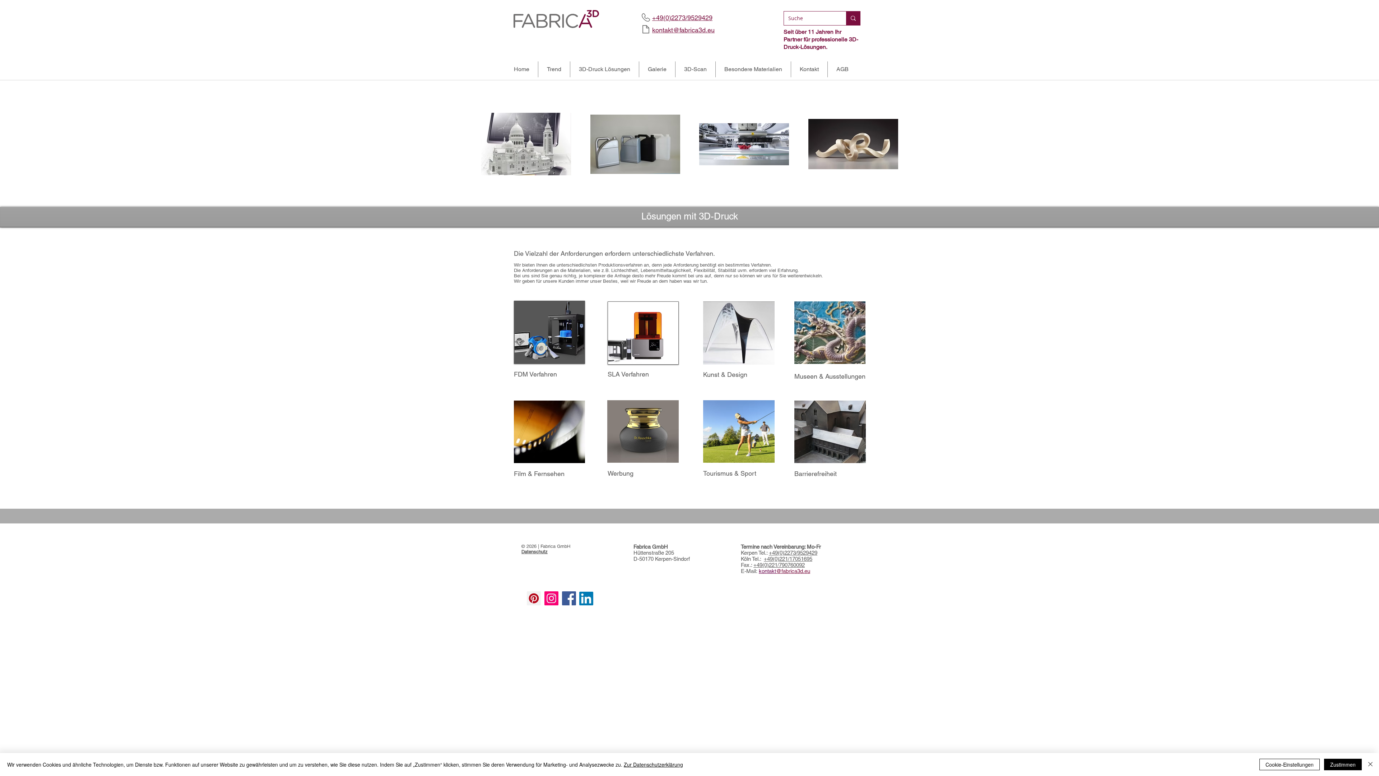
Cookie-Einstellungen (1290, 764)
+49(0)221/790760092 (779, 565)
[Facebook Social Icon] (569, 598)
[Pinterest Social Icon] (534, 598)
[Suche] (853, 18)
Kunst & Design (725, 374)
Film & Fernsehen (539, 473)
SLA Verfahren (628, 374)
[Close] (1370, 764)
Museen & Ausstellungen (829, 376)
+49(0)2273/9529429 (793, 553)
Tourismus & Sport (729, 473)
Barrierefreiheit (815, 473)
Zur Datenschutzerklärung (653, 764)
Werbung (620, 473)
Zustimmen (1343, 764)
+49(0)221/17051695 (788, 559)
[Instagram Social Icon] (551, 598)
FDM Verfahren (535, 374)
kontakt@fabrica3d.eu (683, 30)
